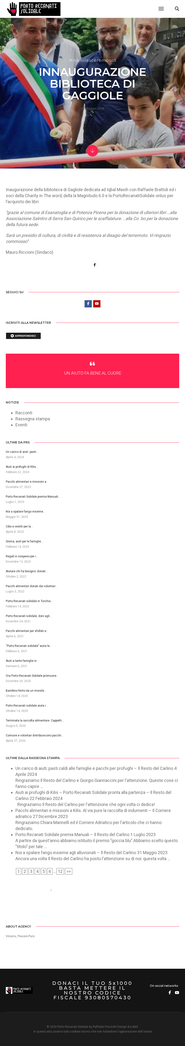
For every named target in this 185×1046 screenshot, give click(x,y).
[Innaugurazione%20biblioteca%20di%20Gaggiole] (94, 264)
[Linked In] (23, 908)
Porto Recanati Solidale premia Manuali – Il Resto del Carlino (72, 834)
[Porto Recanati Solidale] (33, 8)
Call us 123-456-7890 (26, 890)
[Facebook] (9, 908)
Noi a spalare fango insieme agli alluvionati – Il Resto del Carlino (75, 852)
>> (68, 871)
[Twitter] (16, 908)
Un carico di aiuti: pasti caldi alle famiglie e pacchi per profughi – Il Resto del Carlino (94, 768)
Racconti (23, 412)
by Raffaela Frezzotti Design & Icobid (113, 1026)
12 (60, 871)
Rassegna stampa (32, 418)
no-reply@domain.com (77, 890)
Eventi (21, 424)
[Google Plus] (30, 908)
